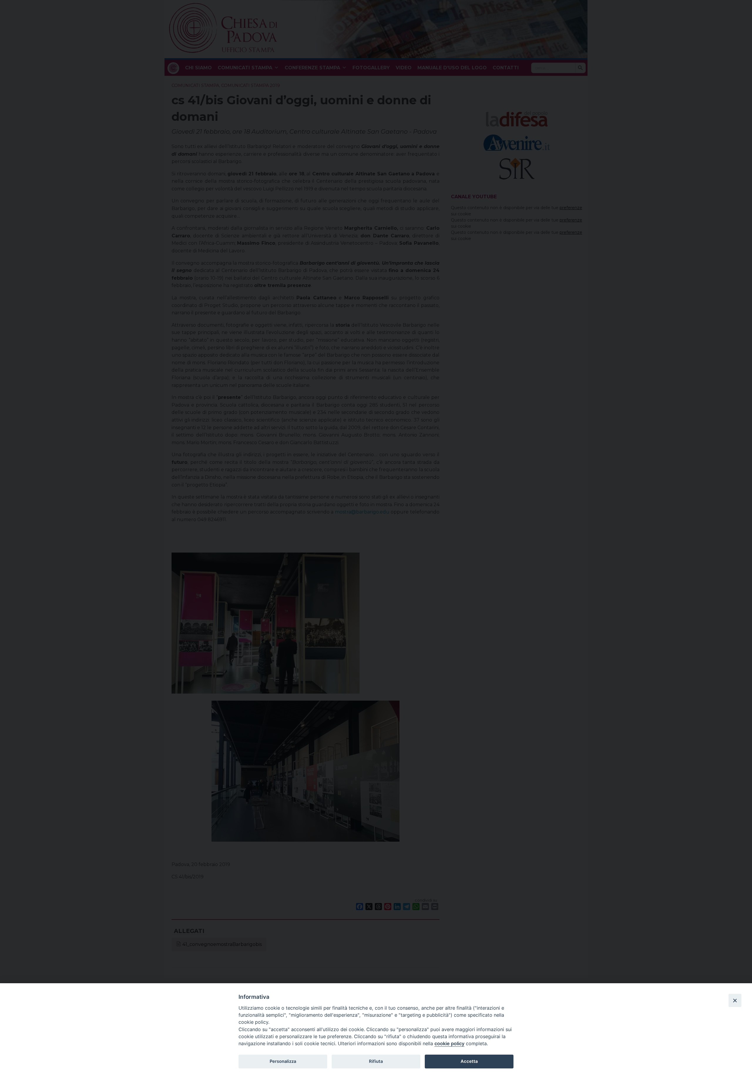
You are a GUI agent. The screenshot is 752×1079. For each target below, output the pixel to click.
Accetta (469, 1061)
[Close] (734, 1000)
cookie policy (449, 1043)
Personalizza (283, 1061)
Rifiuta (376, 1061)
